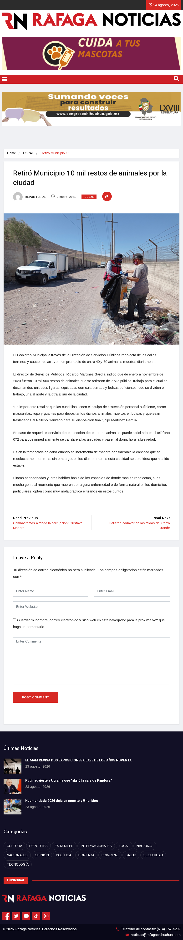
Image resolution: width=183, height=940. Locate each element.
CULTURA (14, 846)
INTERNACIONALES (96, 846)
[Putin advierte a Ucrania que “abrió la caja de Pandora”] (12, 786)
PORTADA (86, 855)
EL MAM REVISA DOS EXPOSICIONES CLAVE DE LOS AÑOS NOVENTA (78, 760)
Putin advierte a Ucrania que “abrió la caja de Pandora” (69, 780)
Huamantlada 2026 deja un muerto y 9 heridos (61, 800)
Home (11, 153)
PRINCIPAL (110, 855)
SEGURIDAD (153, 855)
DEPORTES (38, 846)
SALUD (131, 855)
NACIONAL (145, 846)
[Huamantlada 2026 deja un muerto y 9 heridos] (12, 806)
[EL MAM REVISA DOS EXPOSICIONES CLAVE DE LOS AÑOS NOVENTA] (12, 766)
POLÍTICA (63, 855)
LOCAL (28, 153)
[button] (4, 79)
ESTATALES (64, 846)
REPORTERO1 (35, 197)
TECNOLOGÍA (18, 864)
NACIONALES (17, 855)
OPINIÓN (42, 855)
